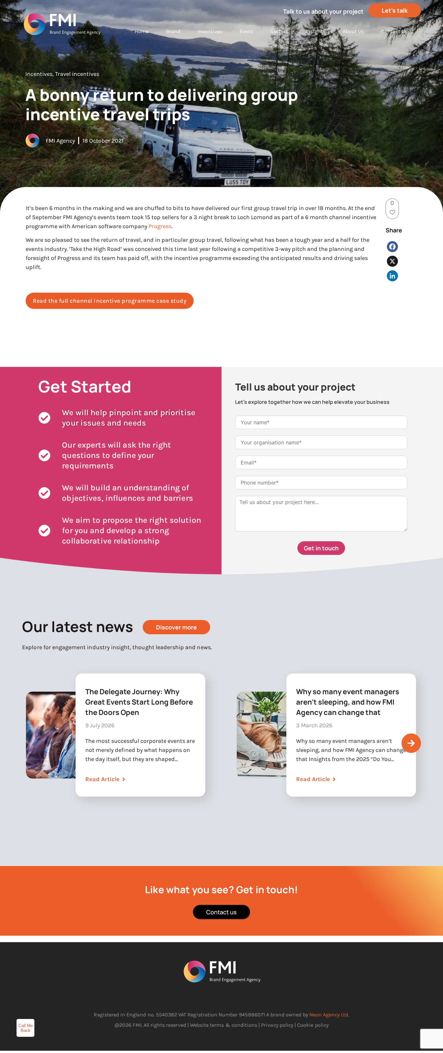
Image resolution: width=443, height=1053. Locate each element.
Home (142, 31)
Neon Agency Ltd (328, 1015)
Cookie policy (313, 1025)
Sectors (279, 31)
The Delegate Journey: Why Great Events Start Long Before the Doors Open (139, 702)
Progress (160, 226)
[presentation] (411, 743)
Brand (173, 31)
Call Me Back (25, 1028)
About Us (353, 31)
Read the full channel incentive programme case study (109, 300)
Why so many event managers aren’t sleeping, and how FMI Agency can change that (347, 702)
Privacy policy (277, 1025)
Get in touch (321, 548)
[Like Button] (392, 212)
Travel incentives (77, 73)
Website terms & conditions (223, 1025)
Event (246, 31)
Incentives (210, 31)
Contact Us (394, 31)
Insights (315, 31)
